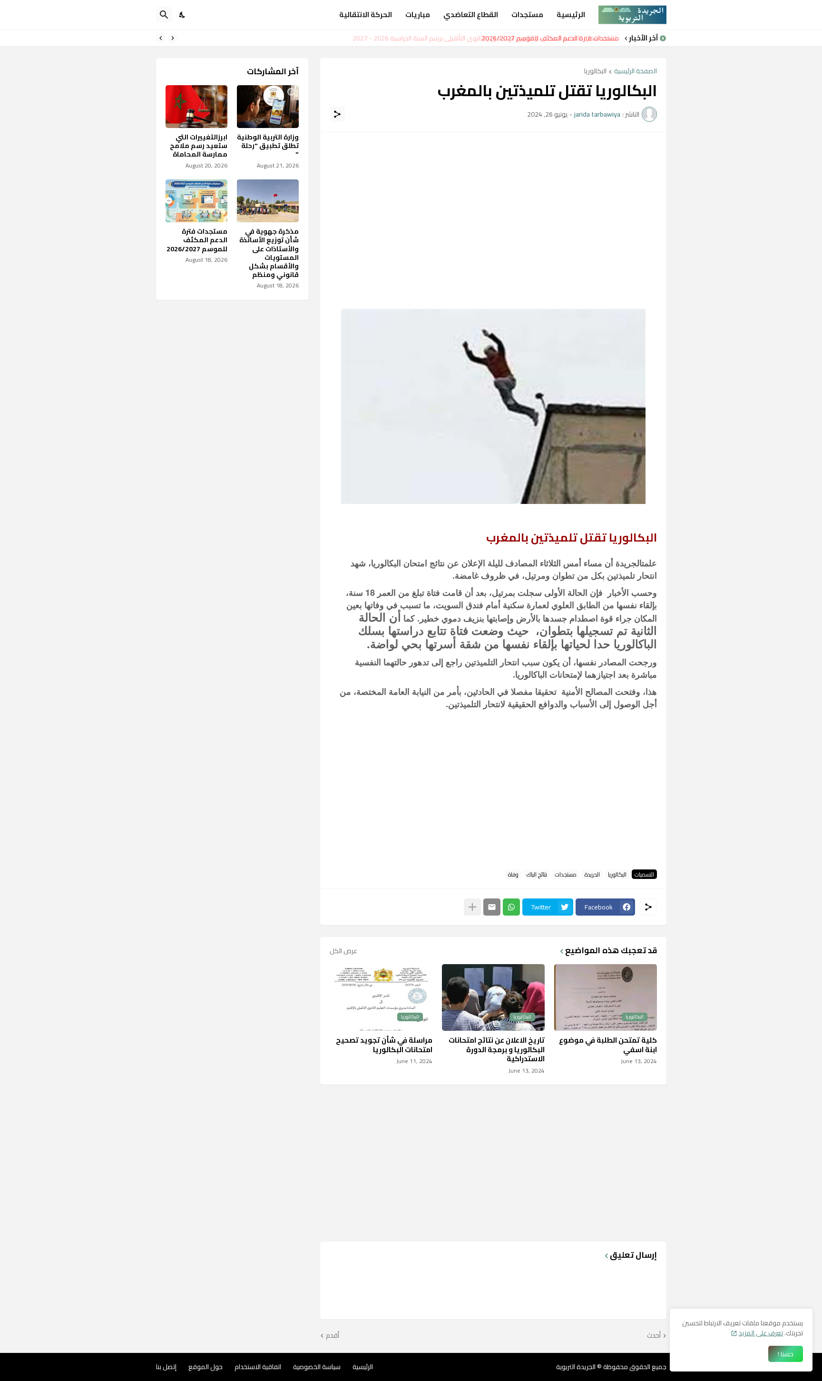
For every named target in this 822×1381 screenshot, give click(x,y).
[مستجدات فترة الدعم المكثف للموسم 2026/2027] (196, 200)
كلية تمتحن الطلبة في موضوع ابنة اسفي (608, 1045)
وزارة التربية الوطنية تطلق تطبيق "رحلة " (268, 146)
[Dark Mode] (183, 15)
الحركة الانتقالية (365, 14)
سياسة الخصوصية (317, 1367)
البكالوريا (595, 72)
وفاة (513, 874)
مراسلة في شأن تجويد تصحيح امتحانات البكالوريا (384, 1045)
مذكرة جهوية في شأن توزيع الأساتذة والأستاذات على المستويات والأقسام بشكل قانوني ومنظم (269, 253)
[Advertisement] (493, 208)
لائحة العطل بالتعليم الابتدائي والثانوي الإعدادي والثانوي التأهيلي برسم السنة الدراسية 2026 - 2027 (488, 38)
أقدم (332, 1336)
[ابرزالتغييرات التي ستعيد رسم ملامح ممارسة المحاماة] (196, 106)
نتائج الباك (537, 874)
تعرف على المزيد (761, 1333)
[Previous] (172, 38)
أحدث (654, 1336)
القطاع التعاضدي (470, 14)
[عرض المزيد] (472, 907)
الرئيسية (571, 14)
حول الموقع (205, 1367)
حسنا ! (785, 1354)
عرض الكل (343, 950)
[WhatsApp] (511, 907)
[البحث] (164, 15)
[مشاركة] (337, 114)
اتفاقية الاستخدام (258, 1367)
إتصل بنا (166, 1367)
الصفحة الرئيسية (635, 72)
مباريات (417, 14)
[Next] (161, 38)
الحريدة (592, 874)
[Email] (491, 907)
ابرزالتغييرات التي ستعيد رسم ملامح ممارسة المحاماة (198, 146)
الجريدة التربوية (576, 1367)
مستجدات (527, 14)
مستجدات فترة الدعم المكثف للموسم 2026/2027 (196, 240)
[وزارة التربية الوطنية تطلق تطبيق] (268, 106)
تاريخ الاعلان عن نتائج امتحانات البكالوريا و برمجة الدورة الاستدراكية (497, 1050)
